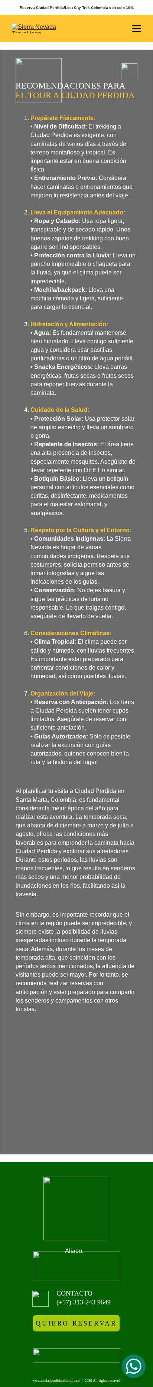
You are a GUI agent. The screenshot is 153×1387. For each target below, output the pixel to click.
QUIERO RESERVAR (76, 1323)
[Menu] (136, 28)
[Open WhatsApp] (134, 1366)
